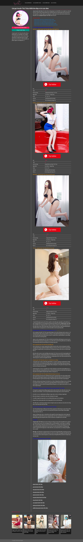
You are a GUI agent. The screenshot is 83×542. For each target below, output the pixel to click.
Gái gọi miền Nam (46, 2)
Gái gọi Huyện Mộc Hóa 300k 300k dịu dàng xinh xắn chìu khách (46, 24)
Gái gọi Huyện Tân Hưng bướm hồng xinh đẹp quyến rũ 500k (45, 23)
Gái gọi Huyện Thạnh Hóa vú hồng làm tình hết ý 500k (44, 19)
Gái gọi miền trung (37, 2)
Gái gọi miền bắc (28, 2)
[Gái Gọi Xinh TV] (17, 3)
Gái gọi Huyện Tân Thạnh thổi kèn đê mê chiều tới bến (44, 22)
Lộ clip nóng (53, 2)
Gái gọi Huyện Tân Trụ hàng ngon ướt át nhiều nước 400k (44, 20)
